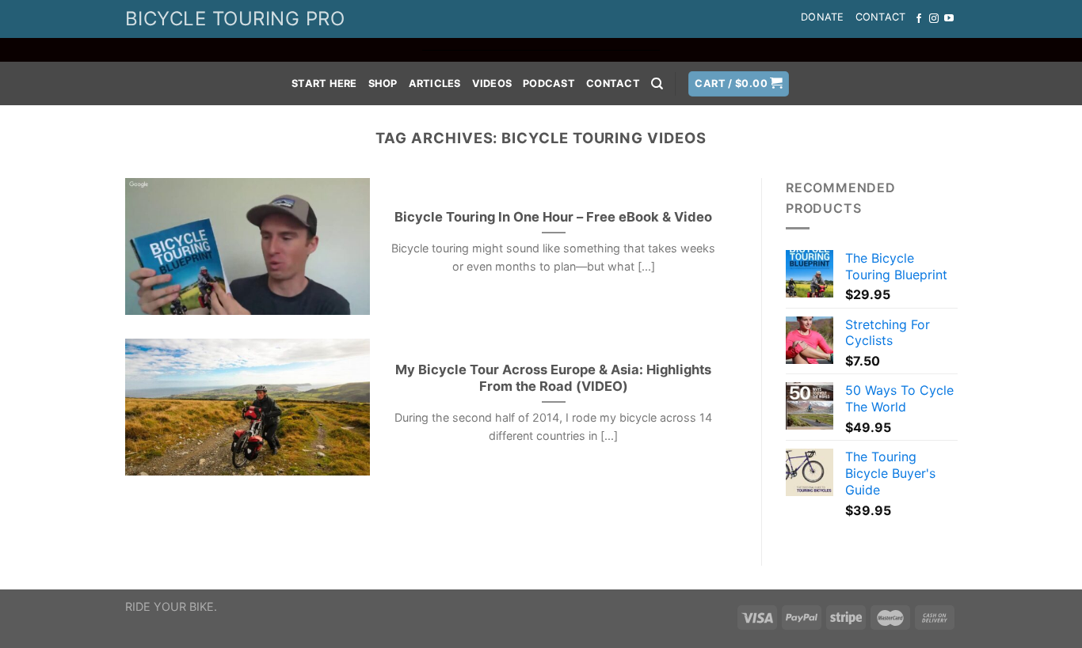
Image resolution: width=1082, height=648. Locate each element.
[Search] (657, 84)
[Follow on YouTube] (949, 19)
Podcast (549, 83)
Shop (383, 83)
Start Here (324, 83)
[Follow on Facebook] (919, 19)
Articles (435, 83)
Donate (822, 17)
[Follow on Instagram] (934, 19)
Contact (880, 17)
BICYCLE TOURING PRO (235, 18)
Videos (492, 83)
